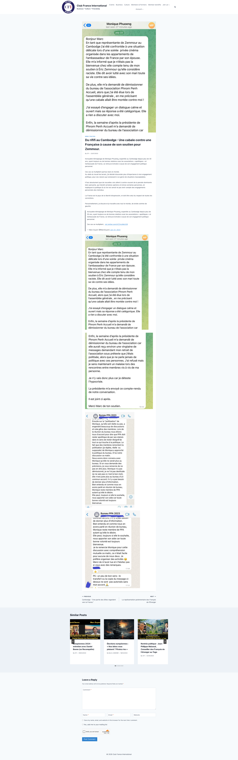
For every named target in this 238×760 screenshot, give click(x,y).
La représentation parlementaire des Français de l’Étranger (139, 599)
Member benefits (154, 5)
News (87, 136)
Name (86, 715)
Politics (92, 136)
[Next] (165, 641)
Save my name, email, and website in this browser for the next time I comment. (110, 720)
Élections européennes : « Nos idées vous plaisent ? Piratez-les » (117, 646)
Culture (127, 5)
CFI (88, 153)
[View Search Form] (175, 7)
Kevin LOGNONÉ (114, 653)
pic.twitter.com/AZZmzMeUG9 (116, 224)
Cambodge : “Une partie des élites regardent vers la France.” (99, 599)
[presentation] (85, 629)
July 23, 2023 (115, 230)
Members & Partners (139, 5)
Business (119, 5)
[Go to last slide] (72, 641)
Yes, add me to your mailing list (95, 725)
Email (111, 715)
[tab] (115, 665)
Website (137, 715)
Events (111, 5)
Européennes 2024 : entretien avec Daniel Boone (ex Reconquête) (83, 646)
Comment (87, 690)
